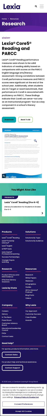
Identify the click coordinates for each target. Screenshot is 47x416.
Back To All (25, 120)
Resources (30, 269)
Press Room (7, 320)
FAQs (4, 333)
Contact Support (12, 368)
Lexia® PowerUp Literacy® (8, 242)
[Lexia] (12, 6)
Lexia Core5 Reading (11, 238)
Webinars (29, 281)
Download (10, 119)
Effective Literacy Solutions (9, 281)
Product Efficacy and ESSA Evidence (10, 276)
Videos (28, 298)
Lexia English (7, 246)
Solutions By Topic (32, 238)
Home (4, 19)
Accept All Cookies (23, 411)
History (5, 314)
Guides (28, 287)
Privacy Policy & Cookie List (26, 397)
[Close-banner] (43, 388)
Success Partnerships (10, 257)
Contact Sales (11, 355)
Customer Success (33, 314)
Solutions (30, 232)
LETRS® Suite (7, 249)
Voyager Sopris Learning (8, 261)
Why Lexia (30, 305)
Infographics (30, 284)
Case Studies (30, 317)
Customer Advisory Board (10, 324)
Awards (28, 320)
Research (7, 269)
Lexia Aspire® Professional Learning (10, 253)
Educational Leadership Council (11, 329)
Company (7, 305)
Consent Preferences (23, 404)
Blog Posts (29, 295)
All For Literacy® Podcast (31, 291)
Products (7, 232)
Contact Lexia (7, 336)
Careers (5, 311)
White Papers (30, 278)
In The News (6, 317)
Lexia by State (9, 288)
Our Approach (31, 311)
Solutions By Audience (34, 241)
